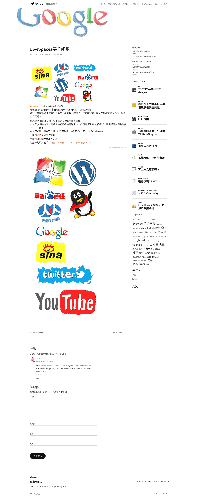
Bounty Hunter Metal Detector (45, 361)
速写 (150, 260)
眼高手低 (155, 252)
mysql (133, 236)
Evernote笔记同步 (143, 223)
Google (142, 227)
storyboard (138, 240)
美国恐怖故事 (136, 257)
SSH (165, 236)
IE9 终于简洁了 (119, 332)
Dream (153, 219)
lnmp (151, 232)
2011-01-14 (39, 358)
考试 (144, 256)
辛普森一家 (136, 261)
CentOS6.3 (146, 220)
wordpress (147, 244)
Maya (155, 232)
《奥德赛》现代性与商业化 (141, 51)
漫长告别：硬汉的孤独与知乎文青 (143, 72)
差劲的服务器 (38, 332)
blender (134, 220)
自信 (149, 256)
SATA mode (157, 236)
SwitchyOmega (149, 240)
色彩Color (156, 256)
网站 (31, 444)
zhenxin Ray (48, 54)
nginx (138, 236)
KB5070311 (141, 232)
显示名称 (33, 424)
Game (159, 223)
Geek (57, 54)
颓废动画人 (52, 3)
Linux (147, 232)
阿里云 (147, 264)
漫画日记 (144, 252)
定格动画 (135, 249)
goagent (135, 228)
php (143, 236)
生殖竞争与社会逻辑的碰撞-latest (142, 67)
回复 (37, 379)
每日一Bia (148, 248)
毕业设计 (158, 249)
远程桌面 (143, 261)
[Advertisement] (149, 302)
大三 (162, 244)
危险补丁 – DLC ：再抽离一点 (141, 62)
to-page (137, 244)
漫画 (135, 253)
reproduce (150, 236)
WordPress (166, 494)
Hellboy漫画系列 (156, 227)
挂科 (140, 249)
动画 (155, 244)
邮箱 (31, 434)
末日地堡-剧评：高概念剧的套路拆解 (144, 56)
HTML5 (135, 232)
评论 (32, 397)
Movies (162, 232)
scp (162, 236)
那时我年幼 (138, 264)
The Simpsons (157, 241)
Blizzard (140, 220)
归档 (134, 275)
